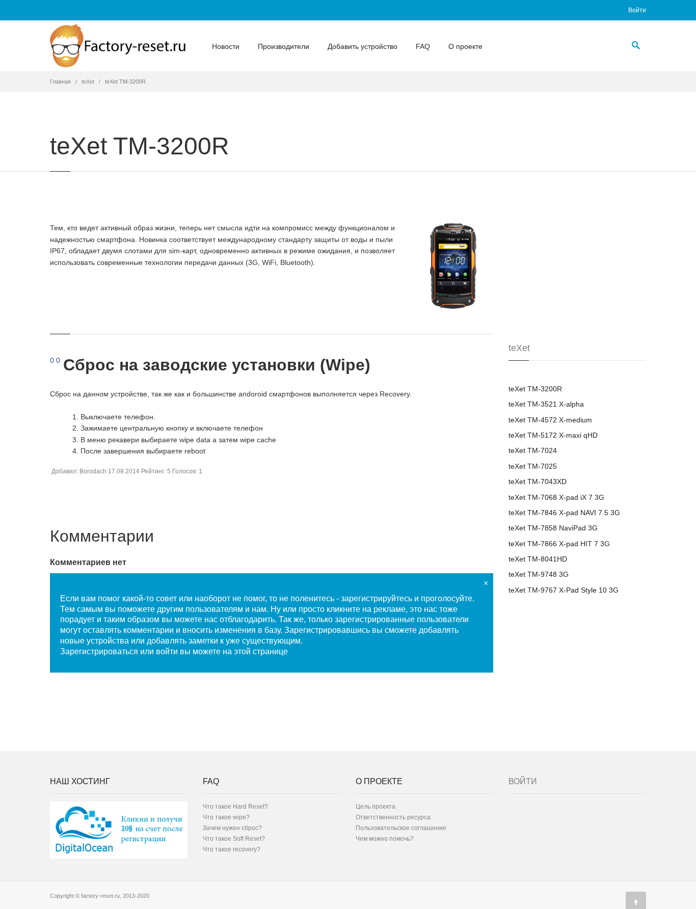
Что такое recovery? (231, 849)
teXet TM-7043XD (537, 481)
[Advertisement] (584, 276)
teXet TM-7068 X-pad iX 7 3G (556, 497)
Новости (225, 46)
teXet (88, 81)
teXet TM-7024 (532, 450)
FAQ (423, 46)
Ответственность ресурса (393, 817)
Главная (60, 81)
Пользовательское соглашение (401, 828)
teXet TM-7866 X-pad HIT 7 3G (559, 544)
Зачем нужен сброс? (232, 828)
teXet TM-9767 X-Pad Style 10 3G (563, 590)
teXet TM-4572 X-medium (550, 420)
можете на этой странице (240, 651)
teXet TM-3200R (535, 389)
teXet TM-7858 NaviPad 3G (553, 528)
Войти (637, 10)
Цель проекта (375, 806)
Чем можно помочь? (385, 838)
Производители (283, 46)
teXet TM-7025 (532, 466)
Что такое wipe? (226, 817)
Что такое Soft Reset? (234, 838)
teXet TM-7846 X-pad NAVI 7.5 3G (564, 513)
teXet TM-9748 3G (538, 574)
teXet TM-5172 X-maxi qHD (553, 435)
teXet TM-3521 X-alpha (546, 404)
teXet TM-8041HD (537, 559)
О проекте (465, 46)
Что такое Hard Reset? (235, 806)
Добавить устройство (362, 46)
